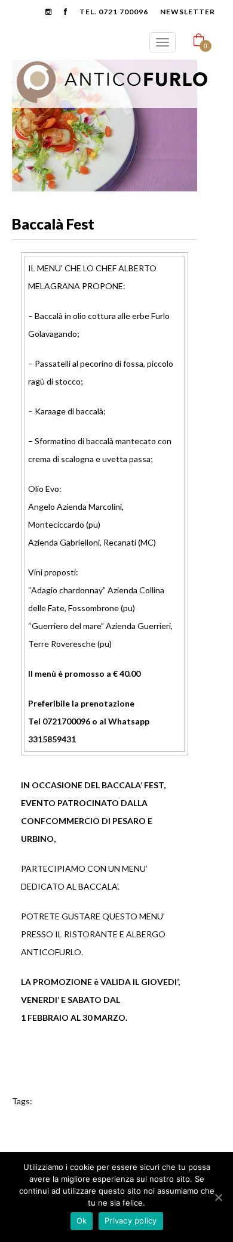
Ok (81, 1220)
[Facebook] (25, 1079)
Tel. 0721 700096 (113, 11)
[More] (104, 1079)
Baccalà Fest (53, 224)
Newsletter (187, 11)
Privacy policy (131, 1220)
